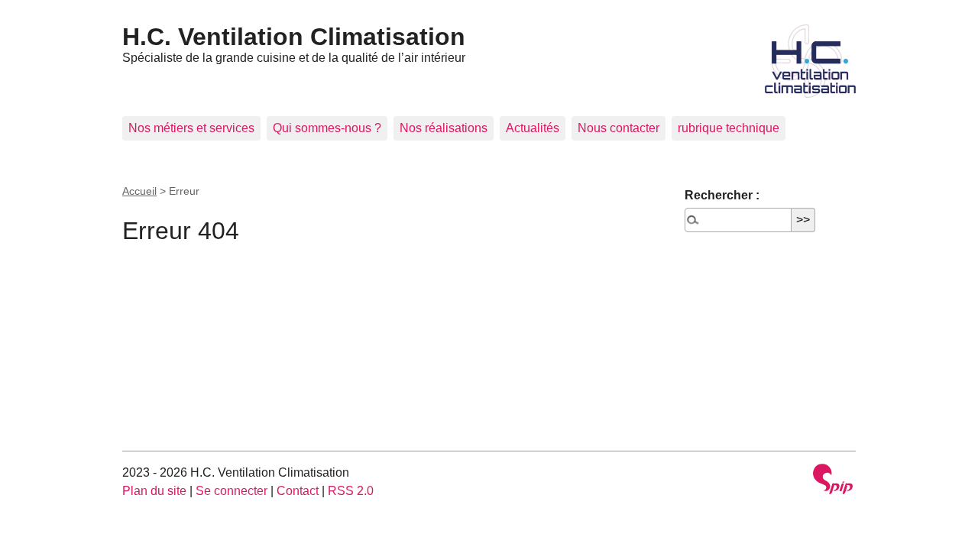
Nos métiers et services (191, 127)
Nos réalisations (443, 127)
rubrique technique (728, 127)
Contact (298, 490)
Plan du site (154, 490)
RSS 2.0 (351, 490)
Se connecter (231, 490)
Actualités (532, 127)
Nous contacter (618, 127)
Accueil (139, 191)
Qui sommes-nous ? (327, 127)
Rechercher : (722, 195)
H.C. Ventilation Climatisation (293, 36)
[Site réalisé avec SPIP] (833, 481)
